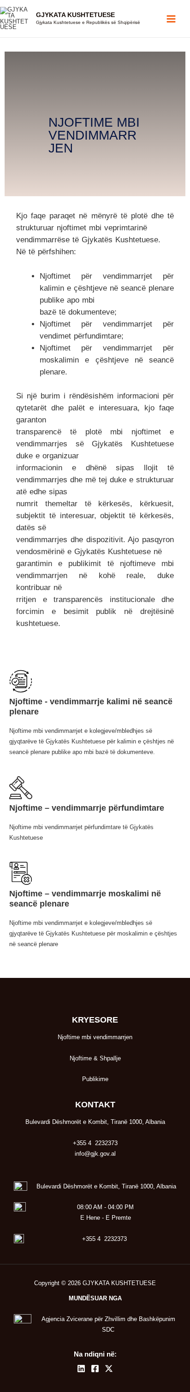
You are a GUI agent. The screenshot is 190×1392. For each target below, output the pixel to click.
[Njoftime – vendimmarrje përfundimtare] (20, 787)
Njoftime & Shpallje (95, 1058)
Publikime (95, 1079)
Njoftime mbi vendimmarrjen (95, 1037)
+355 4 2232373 (104, 1238)
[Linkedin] (81, 1368)
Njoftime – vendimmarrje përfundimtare (86, 808)
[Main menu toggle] (171, 18)
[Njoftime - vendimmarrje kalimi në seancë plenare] (20, 681)
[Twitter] (109, 1368)
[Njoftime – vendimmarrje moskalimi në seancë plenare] (20, 873)
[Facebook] (95, 1368)
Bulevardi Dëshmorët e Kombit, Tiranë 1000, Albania (106, 1186)
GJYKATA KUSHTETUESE (75, 15)
